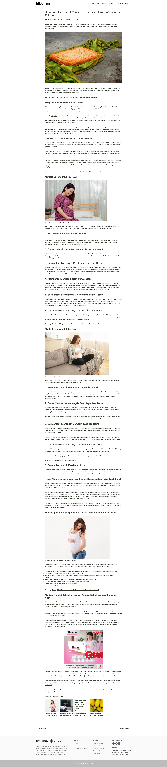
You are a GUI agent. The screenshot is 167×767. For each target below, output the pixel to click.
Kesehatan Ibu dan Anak (123, 3)
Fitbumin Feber (98, 746)
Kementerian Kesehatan (52, 458)
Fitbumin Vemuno (99, 751)
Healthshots (115, 394)
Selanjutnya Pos (125, 728)
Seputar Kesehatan (107, 3)
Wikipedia (54, 116)
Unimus (117, 269)
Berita (98, 3)
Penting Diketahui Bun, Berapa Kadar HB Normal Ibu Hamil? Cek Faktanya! (75, 590)
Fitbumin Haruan (98, 743)
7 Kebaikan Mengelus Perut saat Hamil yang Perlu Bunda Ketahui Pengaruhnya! (76, 171)
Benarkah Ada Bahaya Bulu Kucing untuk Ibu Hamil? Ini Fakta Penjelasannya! (75, 97)
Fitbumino (96, 753)
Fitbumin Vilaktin (98, 748)
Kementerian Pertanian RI (67, 162)
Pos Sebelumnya (41, 728)
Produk (91, 3)
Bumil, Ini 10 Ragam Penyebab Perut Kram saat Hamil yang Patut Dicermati (75, 324)
